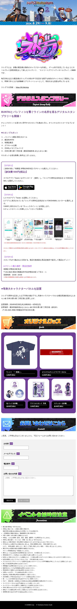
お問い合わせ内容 (10, 474)
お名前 (6, 443)
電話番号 (7, 464)
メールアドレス (10, 454)
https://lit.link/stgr (22, 87)
